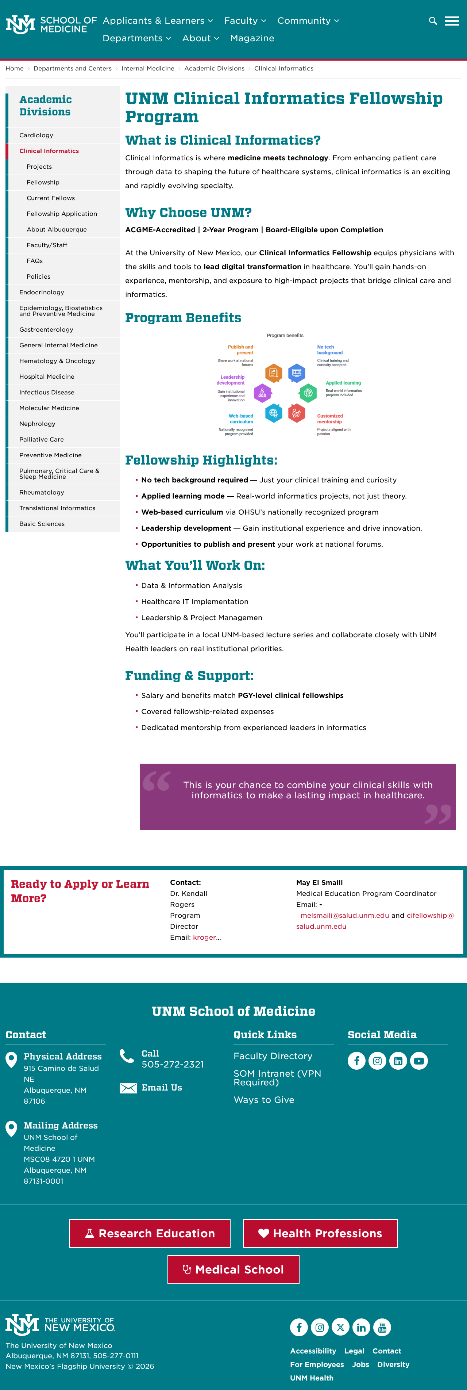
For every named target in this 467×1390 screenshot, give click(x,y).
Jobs (360, 1364)
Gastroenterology (46, 330)
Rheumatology (41, 493)
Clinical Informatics (283, 68)
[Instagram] (377, 1061)
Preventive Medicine (50, 455)
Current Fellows (51, 198)
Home (14, 68)
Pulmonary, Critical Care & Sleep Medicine (59, 474)
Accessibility (313, 1351)
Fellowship (43, 183)
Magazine (252, 38)
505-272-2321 (173, 1064)
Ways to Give (264, 1100)
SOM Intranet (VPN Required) (277, 1078)
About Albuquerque (57, 230)
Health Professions (325, 1233)
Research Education (155, 1233)
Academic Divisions (214, 68)
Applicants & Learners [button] (155, 20)
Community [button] (305, 20)
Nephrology (37, 424)
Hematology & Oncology (57, 361)
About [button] (198, 38)
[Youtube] (419, 1061)
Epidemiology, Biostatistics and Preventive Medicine (61, 311)
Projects (39, 167)
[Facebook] (357, 1061)
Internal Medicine (147, 68)
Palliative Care (41, 440)
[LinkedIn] (398, 1061)
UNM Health (311, 1378)
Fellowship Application (62, 214)
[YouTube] (382, 1327)
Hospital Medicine (46, 377)
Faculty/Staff (47, 245)
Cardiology (36, 135)
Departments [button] (134, 38)
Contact (387, 1351)
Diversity (393, 1364)
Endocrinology (41, 292)
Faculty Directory (273, 1056)
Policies (38, 277)
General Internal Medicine (58, 345)
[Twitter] (341, 1327)
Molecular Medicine (49, 408)
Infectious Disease (46, 393)
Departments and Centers (73, 68)
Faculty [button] (242, 20)
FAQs (35, 261)
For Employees (317, 1364)
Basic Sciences (42, 524)
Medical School (238, 1269)
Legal (354, 1351)
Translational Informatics (57, 508)
